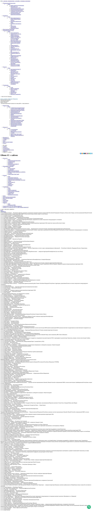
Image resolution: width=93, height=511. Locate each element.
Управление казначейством (16, 115)
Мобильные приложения (16, 131)
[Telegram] (91, 153)
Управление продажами (16, 122)
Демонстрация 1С (14, 45)
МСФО (12, 114)
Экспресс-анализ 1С (15, 46)
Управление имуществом (16, 113)
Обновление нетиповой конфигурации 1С (16, 56)
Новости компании (15, 88)
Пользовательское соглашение (14, 83)
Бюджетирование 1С (15, 112)
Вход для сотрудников (8, 142)
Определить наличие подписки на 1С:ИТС (15, 65)
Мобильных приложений (13, 26)
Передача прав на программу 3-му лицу (15, 73)
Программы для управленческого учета (16, 7)
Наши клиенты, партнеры (14, 90)
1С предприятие (14, 129)
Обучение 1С (13, 57)
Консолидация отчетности (16, 123)
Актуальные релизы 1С (16, 69)
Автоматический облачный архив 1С (15, 59)
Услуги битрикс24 (14, 32)
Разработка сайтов (15, 28)
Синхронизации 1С (15, 48)
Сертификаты (14, 92)
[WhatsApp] (89, 153)
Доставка (13, 79)
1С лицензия (13, 130)
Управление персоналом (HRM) (17, 110)
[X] (85, 153)
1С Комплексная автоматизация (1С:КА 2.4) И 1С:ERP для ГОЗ (17, 108)
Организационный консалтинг (17, 8)
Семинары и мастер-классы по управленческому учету (17, 12)
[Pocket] (86, 153)
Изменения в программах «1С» (14, 71)
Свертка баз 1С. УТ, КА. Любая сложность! (16, 34)
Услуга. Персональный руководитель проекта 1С (15, 43)
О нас (12, 87)
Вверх (2, 210)
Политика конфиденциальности (15, 81)
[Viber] (87, 153)
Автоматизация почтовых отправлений (16, 125)
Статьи (12, 74)
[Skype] (90, 153)
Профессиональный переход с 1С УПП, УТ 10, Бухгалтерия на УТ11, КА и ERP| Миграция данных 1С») (16, 38)
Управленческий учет (15, 111)
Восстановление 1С (15, 52)
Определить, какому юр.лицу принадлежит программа (15, 62)
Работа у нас (13, 93)
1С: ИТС (12, 132)
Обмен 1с (13, 47)
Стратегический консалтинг (17, 10)
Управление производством (17, 121)
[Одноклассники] (82, 153)
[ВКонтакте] (80, 153)
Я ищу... (4, 143)
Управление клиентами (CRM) (17, 120)
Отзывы (12, 77)
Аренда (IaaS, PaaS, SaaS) (16, 134)
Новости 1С (13, 78)
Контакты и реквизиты (16, 94)
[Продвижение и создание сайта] (3, 211)
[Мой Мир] (83, 153)
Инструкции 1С (14, 76)
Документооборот (14, 116)
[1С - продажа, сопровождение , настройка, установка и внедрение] (15, 1)
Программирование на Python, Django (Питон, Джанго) (16, 19)
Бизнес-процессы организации (17, 5)
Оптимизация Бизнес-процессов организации (16, 14)
